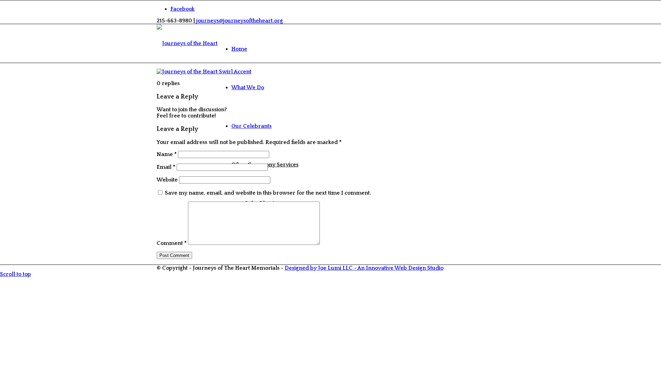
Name (167, 154)
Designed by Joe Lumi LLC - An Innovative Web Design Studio (364, 268)
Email (166, 167)
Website (167, 180)
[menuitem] (264, 49)
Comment (172, 243)
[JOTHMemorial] (187, 43)
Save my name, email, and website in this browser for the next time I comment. (268, 193)
